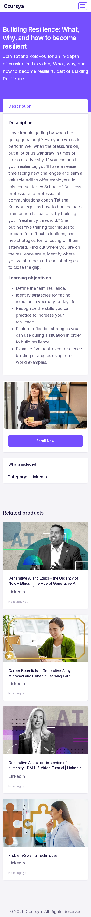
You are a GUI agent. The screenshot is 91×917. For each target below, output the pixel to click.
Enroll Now (45, 441)
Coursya (14, 6)
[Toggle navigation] (82, 6)
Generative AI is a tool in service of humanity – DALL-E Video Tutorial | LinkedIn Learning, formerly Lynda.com (44, 767)
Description (20, 106)
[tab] (20, 106)
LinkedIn (38, 476)
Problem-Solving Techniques (32, 855)
